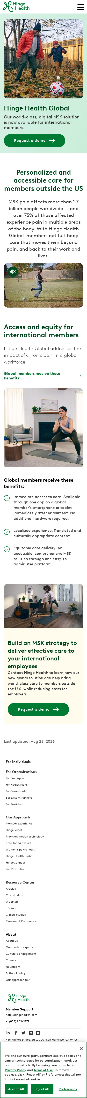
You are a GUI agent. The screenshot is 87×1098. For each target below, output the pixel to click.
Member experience (19, 823)
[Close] (81, 1048)
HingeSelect (14, 830)
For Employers (15, 778)
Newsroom (13, 966)
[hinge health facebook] (16, 1035)
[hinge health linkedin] (8, 1035)
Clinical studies (16, 914)
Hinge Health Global (19, 856)
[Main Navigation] (80, 6)
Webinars (12, 901)
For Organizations (21, 772)
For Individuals (18, 762)
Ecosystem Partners (19, 797)
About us (12, 940)
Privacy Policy (15, 1070)
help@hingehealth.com (21, 1014)
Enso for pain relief (18, 843)
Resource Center (20, 882)
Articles (11, 888)
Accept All (16, 1089)
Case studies (14, 895)
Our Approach (18, 817)
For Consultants (16, 791)
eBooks (10, 908)
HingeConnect (15, 862)
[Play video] (43, 285)
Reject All (42, 1089)
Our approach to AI (18, 979)
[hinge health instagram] (31, 1032)
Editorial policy (15, 973)
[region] (43, 1070)
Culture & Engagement (21, 953)
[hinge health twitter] (23, 1035)
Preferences (68, 1089)
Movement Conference (21, 921)
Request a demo (29, 140)
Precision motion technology (25, 836)
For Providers (14, 804)
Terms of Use (43, 1070)
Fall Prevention (15, 869)
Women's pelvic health (21, 849)
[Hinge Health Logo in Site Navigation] (16, 7)
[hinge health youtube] (38, 1032)
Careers (11, 960)
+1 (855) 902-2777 (17, 1021)
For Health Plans (16, 784)
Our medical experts (19, 947)
